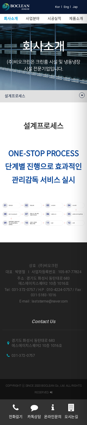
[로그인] (51, 392)
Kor (57, 7)
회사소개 (11, 18)
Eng (66, 7)
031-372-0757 (23, 355)
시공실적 (54, 18)
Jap (75, 7)
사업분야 (32, 18)
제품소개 (76, 18)
